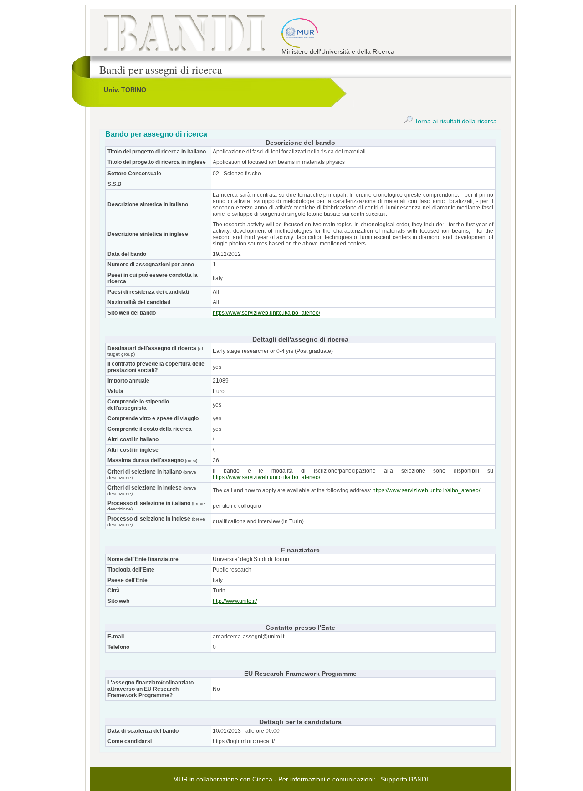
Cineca (262, 779)
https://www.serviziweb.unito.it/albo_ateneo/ (266, 313)
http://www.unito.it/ (235, 601)
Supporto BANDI (404, 779)
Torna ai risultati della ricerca (455, 121)
